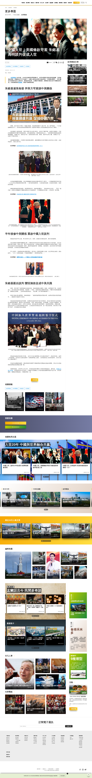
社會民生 (62, 740)
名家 (70, 737)
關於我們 (70, 2)
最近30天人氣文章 (12, 520)
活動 (71, 682)
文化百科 (53, 740)
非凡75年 (8, 14)
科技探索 (7, 743)
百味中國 (26, 737)
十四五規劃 (16, 14)
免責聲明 (57, 768)
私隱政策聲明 (50, 768)
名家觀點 (56, 2)
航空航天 (13, 573)
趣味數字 (73, 655)
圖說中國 (68, 570)
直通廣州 (17, 741)
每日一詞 (71, 624)
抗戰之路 (80, 744)
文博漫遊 (53, 743)
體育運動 (62, 741)
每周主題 (10, 587)
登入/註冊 (76, 2)
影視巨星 (44, 744)
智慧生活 (7, 737)
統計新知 (35, 740)
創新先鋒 (54, 570)
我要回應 (34, 379)
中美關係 (15, 66)
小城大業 (80, 740)
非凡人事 (42, 2)
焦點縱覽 (51, 2)
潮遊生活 (32, 2)
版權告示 (44, 768)
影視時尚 (26, 740)
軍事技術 (7, 741)
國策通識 (80, 743)
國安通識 (82, 570)
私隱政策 (51, 775)
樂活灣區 (28, 2)
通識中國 (37, 2)
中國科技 (23, 2)
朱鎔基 (22, 66)
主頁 (6, 7)
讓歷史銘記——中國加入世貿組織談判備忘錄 (29, 257)
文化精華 (46, 2)
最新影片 (65, 2)
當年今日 (13, 404)
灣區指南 (17, 743)
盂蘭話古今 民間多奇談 (24, 590)
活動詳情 (73, 708)
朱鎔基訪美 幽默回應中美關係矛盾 (26, 194)
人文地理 (35, 741)
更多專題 (10, 7)
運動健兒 (44, 743)
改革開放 (15, 7)
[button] (5, 601)
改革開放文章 (73, 62)
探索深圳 (68, 558)
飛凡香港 (17, 737)
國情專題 (61, 2)
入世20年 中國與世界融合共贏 (27, 444)
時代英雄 (44, 737)
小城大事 (44, 741)
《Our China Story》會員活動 (77, 696)
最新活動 (8, 756)
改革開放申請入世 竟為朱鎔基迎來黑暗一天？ (30, 145)
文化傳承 (53, 737)
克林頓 (27, 66)
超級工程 (40, 556)
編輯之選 (33, 404)
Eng (83, 2)
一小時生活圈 (17, 740)
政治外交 (62, 737)
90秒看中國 (81, 737)
